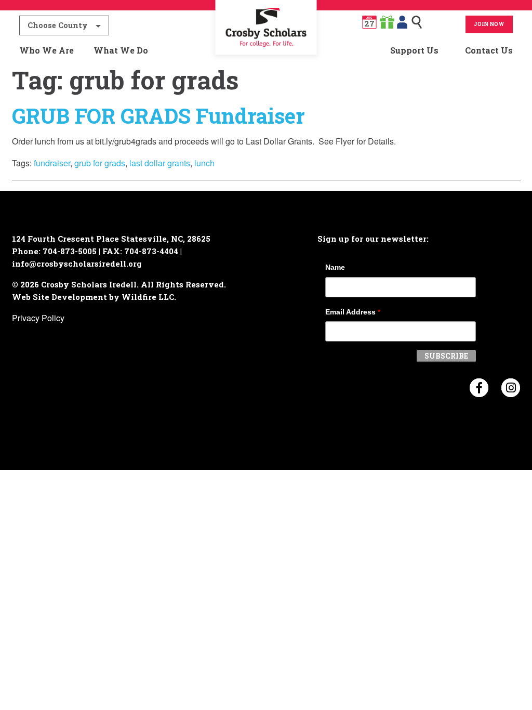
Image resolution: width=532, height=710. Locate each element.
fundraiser (52, 163)
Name (335, 267)
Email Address (352, 312)
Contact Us (489, 50)
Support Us (414, 50)
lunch (204, 163)
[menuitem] (266, 50)
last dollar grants (159, 163)
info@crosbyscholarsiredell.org (77, 263)
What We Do (121, 50)
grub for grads (99, 163)
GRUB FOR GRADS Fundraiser (158, 115)
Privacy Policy (38, 318)
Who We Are (46, 50)
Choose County (58, 25)
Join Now (489, 24)
